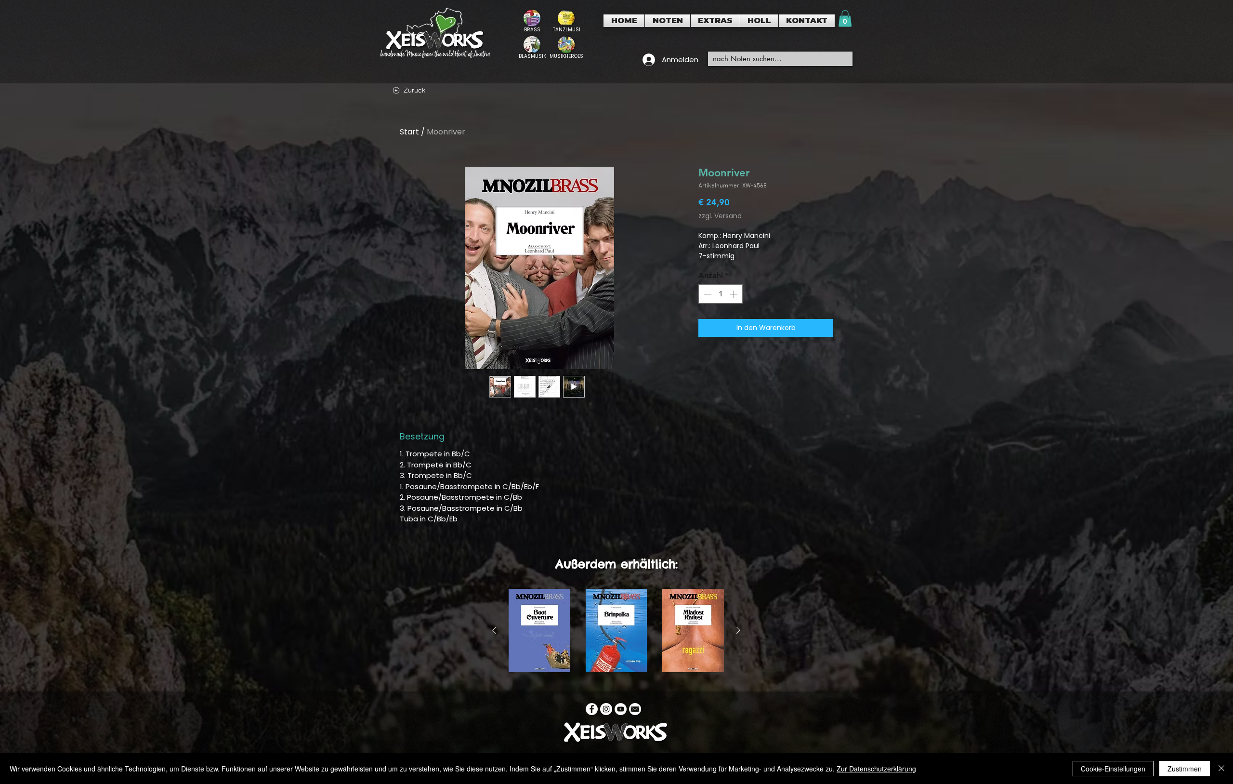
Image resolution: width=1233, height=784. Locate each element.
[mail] (635, 709)
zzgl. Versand (720, 216)
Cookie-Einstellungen (1113, 768)
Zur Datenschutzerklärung (876, 768)
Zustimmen (1184, 768)
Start (409, 131)
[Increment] (734, 294)
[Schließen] (1221, 768)
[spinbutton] (720, 294)
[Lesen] (532, 21)
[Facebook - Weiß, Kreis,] (592, 709)
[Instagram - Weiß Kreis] (606, 709)
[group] (616, 630)
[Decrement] (706, 294)
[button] (667, 20)
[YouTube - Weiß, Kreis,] (621, 709)
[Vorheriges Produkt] (494, 630)
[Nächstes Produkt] (738, 630)
